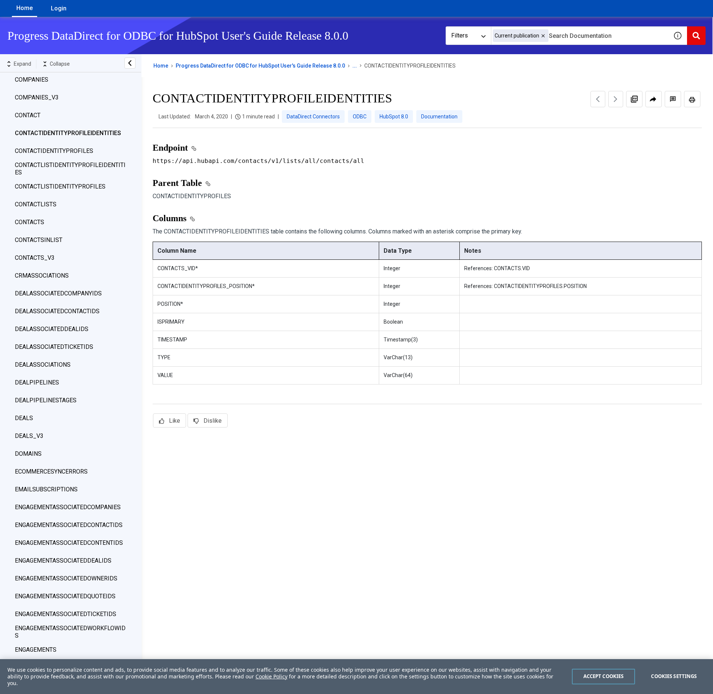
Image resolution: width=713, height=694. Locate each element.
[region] (356, 676)
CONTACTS (29, 222)
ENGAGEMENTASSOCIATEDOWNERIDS (66, 578)
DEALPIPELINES (37, 382)
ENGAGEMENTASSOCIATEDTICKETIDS (65, 614)
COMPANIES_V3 (37, 97)
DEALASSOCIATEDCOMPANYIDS (58, 293)
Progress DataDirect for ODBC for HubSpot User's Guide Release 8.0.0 (260, 66)
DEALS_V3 (29, 435)
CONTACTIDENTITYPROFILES (54, 150)
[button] (543, 36)
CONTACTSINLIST (38, 239)
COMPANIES (31, 79)
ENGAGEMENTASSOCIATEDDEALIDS (63, 560)
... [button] (354, 66)
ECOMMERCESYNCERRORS (51, 471)
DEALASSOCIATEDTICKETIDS (54, 346)
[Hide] (130, 63)
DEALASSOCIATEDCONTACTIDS (57, 311)
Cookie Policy (271, 676)
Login (58, 8)
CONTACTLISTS (35, 204)
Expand (22, 64)
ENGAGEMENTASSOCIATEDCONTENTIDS (69, 542)
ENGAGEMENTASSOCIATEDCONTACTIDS (69, 524)
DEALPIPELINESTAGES (45, 400)
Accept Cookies (603, 676)
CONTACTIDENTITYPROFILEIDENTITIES (68, 133)
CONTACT (27, 115)
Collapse (60, 64)
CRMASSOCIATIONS (42, 275)
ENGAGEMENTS (35, 649)
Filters (459, 35)
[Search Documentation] (696, 35)
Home (24, 8)
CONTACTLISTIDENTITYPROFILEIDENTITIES (70, 168)
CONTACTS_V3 (35, 257)
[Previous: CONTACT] (598, 99)
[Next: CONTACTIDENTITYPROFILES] (615, 99)
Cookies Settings (674, 676)
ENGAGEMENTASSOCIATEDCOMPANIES (68, 507)
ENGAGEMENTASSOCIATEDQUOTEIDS (65, 596)
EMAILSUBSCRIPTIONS (46, 489)
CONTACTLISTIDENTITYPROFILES (60, 186)
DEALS (24, 418)
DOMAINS (28, 453)
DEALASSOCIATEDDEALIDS (51, 329)
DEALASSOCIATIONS (43, 364)
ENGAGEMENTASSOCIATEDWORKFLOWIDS (70, 632)
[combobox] (579, 35)
